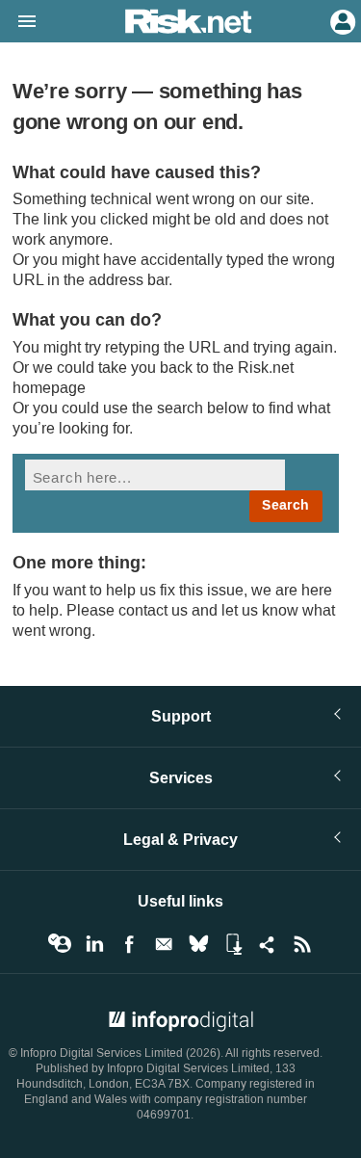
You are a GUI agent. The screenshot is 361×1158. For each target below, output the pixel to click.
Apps (233, 944)
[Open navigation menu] (18, 22)
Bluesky (198, 944)
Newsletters (163, 944)
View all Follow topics (59, 944)
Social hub (267, 944)
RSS (302, 944)
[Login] (340, 20)
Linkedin (94, 944)
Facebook (129, 944)
